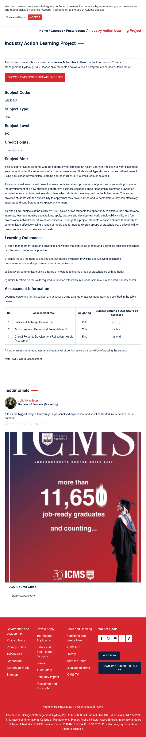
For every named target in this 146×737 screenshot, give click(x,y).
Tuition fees (14, 654)
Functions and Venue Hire (76, 638)
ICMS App (73, 647)
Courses (57, 31)
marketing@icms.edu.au (57, 707)
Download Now (23, 596)
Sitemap (12, 674)
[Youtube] (115, 638)
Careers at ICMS (18, 668)
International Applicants (44, 638)
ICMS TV (73, 674)
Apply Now (109, 656)
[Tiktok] (129, 638)
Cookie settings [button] (15, 17)
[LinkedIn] (122, 638)
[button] (6, 424)
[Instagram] (108, 638)
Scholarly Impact (47, 677)
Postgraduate (76, 31)
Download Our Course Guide (120, 668)
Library (71, 654)
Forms (40, 663)
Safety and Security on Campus (44, 652)
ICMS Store (44, 670)
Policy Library (16, 640)
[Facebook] (101, 638)
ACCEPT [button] (35, 17)
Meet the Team (76, 661)
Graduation (14, 661)
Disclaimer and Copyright (46, 686)
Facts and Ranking (79, 629)
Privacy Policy (16, 647)
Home (43, 31)
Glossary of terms (78, 668)
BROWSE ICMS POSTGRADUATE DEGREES (35, 77)
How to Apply (45, 629)
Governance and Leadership (18, 631)
